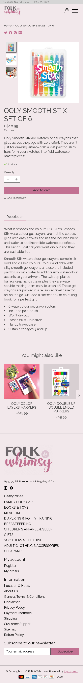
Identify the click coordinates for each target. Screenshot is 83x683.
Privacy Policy (14, 607)
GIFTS (8, 535)
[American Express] (34, 677)
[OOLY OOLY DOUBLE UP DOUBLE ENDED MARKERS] (61, 381)
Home (7, 25)
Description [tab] (14, 217)
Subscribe (65, 651)
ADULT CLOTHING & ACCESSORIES (31, 546)
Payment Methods (18, 613)
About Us (11, 591)
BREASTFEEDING (17, 524)
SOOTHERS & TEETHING (23, 540)
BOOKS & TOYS (16, 507)
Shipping (10, 618)
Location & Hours (17, 586)
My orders (11, 571)
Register (10, 566)
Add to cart (41, 190)
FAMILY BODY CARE (19, 502)
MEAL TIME (13, 513)
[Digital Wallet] (43, 677)
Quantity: (9, 172)
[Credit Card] (51, 677)
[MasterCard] (21, 677)
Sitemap (10, 629)
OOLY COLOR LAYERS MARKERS (21, 405)
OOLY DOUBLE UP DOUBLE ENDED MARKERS (61, 407)
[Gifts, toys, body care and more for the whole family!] (12, 10)
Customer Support (18, 624)
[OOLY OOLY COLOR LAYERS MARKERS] (21, 381)
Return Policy (14, 635)
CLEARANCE (14, 551)
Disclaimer (12, 602)
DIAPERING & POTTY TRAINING (28, 518)
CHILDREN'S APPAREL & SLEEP (28, 529)
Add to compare (16, 197)
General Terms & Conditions (24, 597)
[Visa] (27, 677)
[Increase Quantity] (16, 179)
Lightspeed (71, 671)
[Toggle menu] (75, 11)
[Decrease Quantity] (7, 179)
